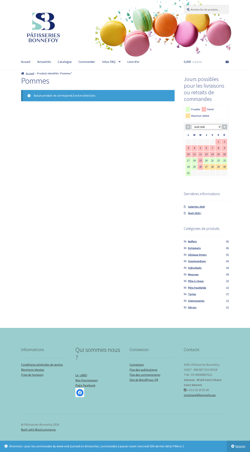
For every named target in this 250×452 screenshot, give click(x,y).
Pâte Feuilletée (197, 287)
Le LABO (81, 375)
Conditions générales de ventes (42, 365)
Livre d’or (133, 62)
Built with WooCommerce (38, 430)
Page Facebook (85, 385)
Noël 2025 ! (194, 213)
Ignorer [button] (240, 446)
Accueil (25, 62)
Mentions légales (32, 370)
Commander (87, 62)
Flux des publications (143, 370)
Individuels (195, 268)
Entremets (194, 248)
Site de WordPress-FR (143, 380)
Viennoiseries (196, 301)
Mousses (193, 274)
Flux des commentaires (144, 375)
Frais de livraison (32, 375)
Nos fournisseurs (86, 380)
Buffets (192, 241)
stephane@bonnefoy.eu (200, 395)
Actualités (44, 62)
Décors (192, 307)
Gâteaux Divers (197, 254)
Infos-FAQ (108, 62)
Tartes (192, 294)
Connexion (136, 365)
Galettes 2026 (196, 206)
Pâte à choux (196, 281)
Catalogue (65, 62)
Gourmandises (197, 261)
